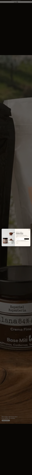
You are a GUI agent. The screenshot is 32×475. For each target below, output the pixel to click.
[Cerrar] (29, 229)
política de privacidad (23, 240)
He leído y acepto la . (21, 240)
